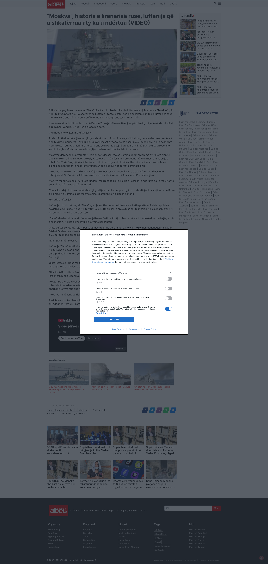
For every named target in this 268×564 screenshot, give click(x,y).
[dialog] (134, 282)
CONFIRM (114, 319)
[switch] (168, 279)
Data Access (134, 329)
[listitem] (134, 272)
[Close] (182, 235)
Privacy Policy (150, 329)
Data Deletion (118, 329)
